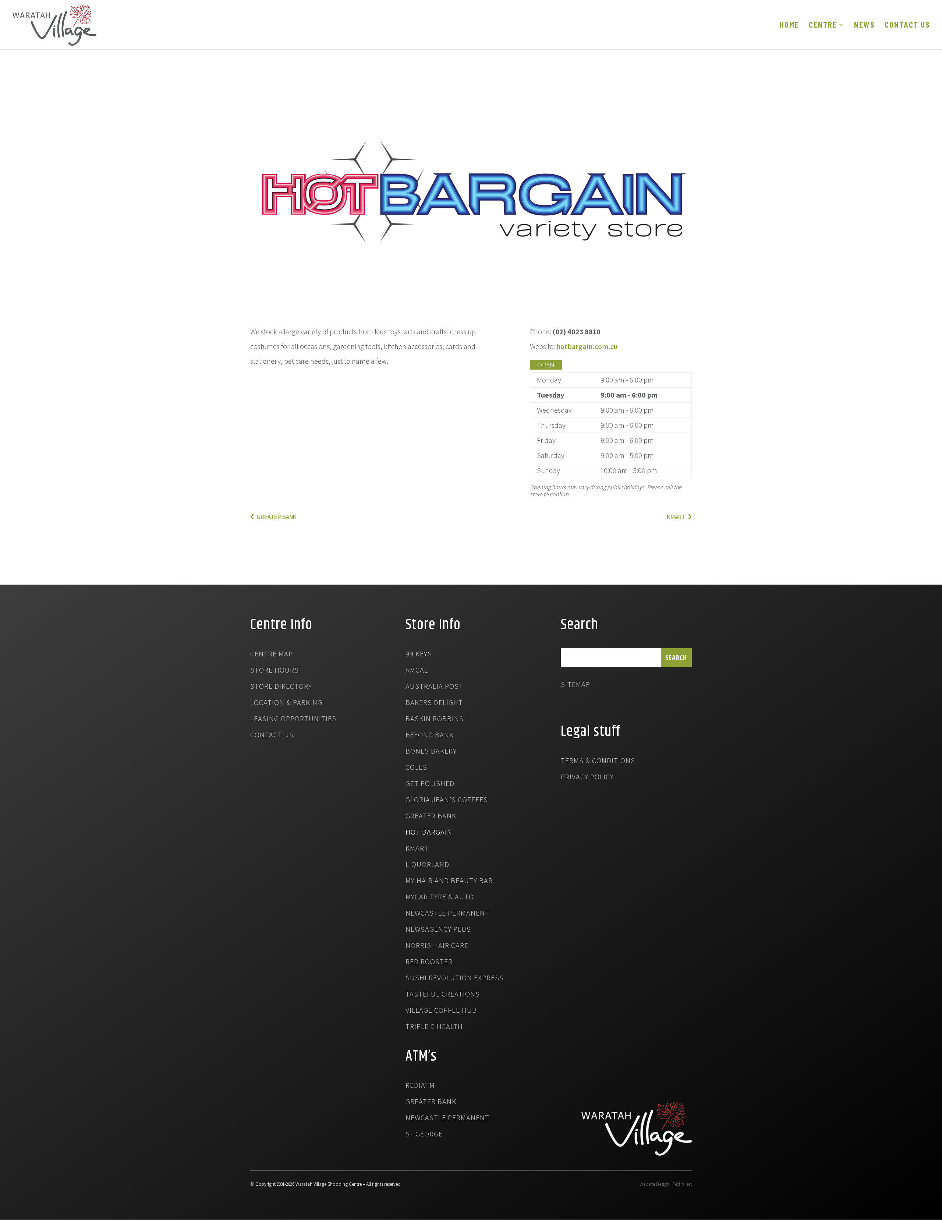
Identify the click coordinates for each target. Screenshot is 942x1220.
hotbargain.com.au (587, 346)
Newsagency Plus (438, 930)
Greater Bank (431, 817)
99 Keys (419, 655)
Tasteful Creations (443, 995)
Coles (416, 768)
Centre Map (271, 655)
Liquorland (427, 865)
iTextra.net (682, 1184)
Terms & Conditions (598, 761)
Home (789, 25)
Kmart (417, 849)
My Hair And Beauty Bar (449, 881)
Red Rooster (429, 962)
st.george (424, 1135)
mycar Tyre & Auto (440, 898)
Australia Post (434, 687)
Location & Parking (286, 703)
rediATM (420, 1086)
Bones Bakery (431, 752)
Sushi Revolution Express (455, 979)
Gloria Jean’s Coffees (447, 800)
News (864, 25)
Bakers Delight (434, 703)
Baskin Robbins (435, 719)
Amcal (417, 671)
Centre (823, 25)
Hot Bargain (429, 833)
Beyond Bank (430, 736)
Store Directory (281, 687)
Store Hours (274, 671)
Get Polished (430, 784)
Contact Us (907, 25)
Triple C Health (434, 1027)
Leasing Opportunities (293, 719)
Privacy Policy (587, 778)
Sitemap (575, 685)
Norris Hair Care (437, 946)
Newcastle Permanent (447, 914)
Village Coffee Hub (441, 1011)
